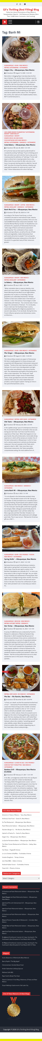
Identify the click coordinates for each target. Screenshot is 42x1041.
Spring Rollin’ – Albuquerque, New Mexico (20, 559)
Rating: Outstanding (11, 67)
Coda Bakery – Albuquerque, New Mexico (19, 145)
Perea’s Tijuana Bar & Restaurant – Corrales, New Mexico (19, 921)
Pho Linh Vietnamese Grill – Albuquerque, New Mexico (19, 904)
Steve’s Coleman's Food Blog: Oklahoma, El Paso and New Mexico (19, 980)
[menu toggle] (10, 22)
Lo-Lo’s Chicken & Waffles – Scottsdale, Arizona (16, 853)
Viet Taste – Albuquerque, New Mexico (18, 422)
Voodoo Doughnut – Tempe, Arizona (13, 857)
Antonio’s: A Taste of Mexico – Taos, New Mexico (17, 815)
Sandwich (22, 142)
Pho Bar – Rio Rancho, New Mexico (17, 696)
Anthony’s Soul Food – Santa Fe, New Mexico (15, 818)
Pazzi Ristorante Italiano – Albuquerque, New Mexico (18, 826)
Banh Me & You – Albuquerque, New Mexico (20, 209)
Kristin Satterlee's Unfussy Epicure (12, 968)
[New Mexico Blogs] (13, 1019)
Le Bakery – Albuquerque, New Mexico (18, 282)
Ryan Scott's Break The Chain (11, 976)
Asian (16, 65)
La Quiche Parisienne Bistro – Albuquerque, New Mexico (19, 840)
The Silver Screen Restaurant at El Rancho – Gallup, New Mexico (19, 845)
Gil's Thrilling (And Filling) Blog (21, 9)
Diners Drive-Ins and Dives (13, 138)
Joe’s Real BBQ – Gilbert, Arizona (12, 861)
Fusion (31, 554)
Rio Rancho (22, 694)
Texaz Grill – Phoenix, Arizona (11, 868)
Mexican (17, 621)
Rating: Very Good (21, 419)
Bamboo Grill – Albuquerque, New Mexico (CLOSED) (20, 770)
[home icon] (4, 21)
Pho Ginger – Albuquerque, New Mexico (19, 353)
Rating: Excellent (10, 207)
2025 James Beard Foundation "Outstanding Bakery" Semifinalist (19, 133)
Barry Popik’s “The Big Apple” (11, 961)
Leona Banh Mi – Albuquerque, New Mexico (20, 490)
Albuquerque (9, 65)
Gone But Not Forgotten (13, 765)
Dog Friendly (23, 554)
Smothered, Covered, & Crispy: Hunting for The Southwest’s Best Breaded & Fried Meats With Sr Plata (19, 938)
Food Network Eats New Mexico (15, 140)
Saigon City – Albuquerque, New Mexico (19, 70)
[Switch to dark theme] (25, 4)
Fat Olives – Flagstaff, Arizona (11, 850)
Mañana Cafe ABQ (7, 972)
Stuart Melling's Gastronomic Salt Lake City (15, 985)
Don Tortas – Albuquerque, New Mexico (19, 626)
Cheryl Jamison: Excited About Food (12, 965)
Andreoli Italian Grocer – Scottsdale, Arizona (15, 864)
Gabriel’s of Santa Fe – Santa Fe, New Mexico (16, 833)
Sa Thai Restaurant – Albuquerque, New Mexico (16, 822)
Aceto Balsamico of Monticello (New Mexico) (15, 958)
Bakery (17, 136)
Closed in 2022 (19, 762)
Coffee (22, 205)
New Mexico (23, 65)
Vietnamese (23, 67)
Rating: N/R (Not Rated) (12, 623)
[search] (38, 22)
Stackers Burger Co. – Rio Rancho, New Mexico (16, 829)
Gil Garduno (9, 73)
